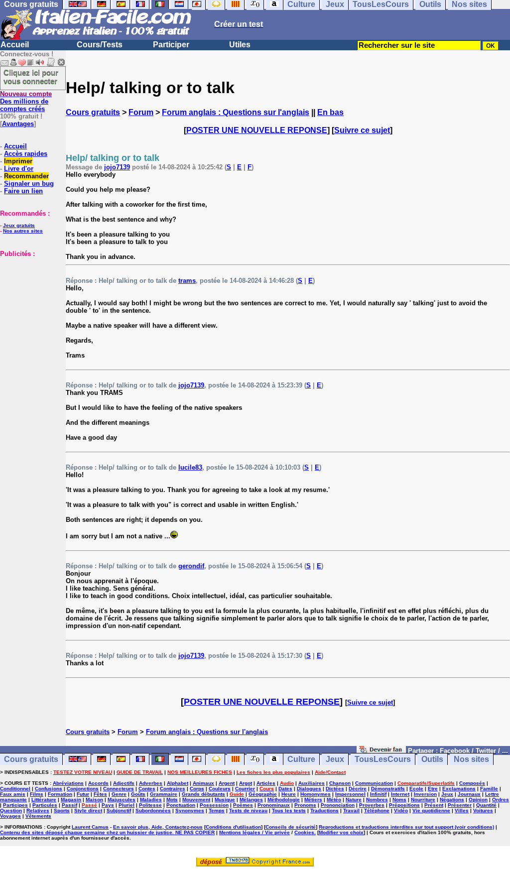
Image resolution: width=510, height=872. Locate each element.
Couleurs (220, 788)
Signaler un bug (29, 183)
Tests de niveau (248, 810)
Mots (172, 799)
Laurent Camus (90, 827)
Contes (146, 788)
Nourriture (423, 799)
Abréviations (68, 783)
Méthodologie (283, 799)
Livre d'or (18, 168)
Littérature (43, 799)
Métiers (313, 799)
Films (36, 794)
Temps (217, 810)
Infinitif (378, 794)
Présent (433, 805)
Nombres (377, 799)
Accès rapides (25, 153)
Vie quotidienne (431, 810)
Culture (301, 759)
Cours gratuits (93, 112)
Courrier (245, 788)
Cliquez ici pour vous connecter (30, 76)
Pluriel (126, 805)
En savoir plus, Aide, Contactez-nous (158, 827)
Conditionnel (15, 788)
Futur (83, 794)
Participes (15, 805)
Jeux (335, 759)
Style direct (88, 810)
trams (187, 280)
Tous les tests (289, 810)
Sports (62, 810)
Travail (351, 810)
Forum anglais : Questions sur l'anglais (235, 112)
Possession (214, 805)
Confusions (48, 788)
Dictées (335, 788)
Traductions (324, 810)
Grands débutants (203, 794)
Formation (60, 794)
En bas (330, 112)
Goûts (138, 794)
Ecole (416, 788)
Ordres (500, 799)
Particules (44, 805)
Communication (374, 783)
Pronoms (305, 805)
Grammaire (163, 794)
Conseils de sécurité (290, 827)
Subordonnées (153, 810)
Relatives (37, 810)
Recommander (26, 176)
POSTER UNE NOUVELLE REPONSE (256, 130)
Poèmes (243, 805)
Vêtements (38, 816)
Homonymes (315, 794)
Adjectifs (123, 783)
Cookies (304, 832)
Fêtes (100, 794)
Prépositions (404, 805)
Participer (171, 44)
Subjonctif (119, 810)
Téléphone (376, 810)
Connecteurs (118, 788)
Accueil (14, 44)
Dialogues (309, 788)
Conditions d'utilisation (233, 827)
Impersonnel (350, 794)
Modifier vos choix (341, 832)
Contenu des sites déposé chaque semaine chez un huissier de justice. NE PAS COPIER (107, 832)
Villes (462, 810)
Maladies (151, 799)
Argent (227, 783)
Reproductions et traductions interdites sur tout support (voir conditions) (406, 827)
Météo (334, 799)
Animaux (203, 783)
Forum (140, 112)
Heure (288, 794)
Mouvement (196, 799)
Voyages (10, 816)
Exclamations (459, 788)
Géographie (263, 794)
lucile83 (190, 467)
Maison (94, 799)
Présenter (460, 805)
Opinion (478, 799)
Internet (400, 794)
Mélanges (251, 799)
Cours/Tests (100, 44)
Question (11, 810)
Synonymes (189, 810)
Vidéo (401, 810)
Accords (98, 783)
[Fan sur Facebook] (381, 750)
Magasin (71, 799)
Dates (285, 788)
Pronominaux (273, 805)
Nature (354, 799)
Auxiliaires (311, 783)
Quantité (486, 805)
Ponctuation (180, 805)
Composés (472, 783)
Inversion (425, 794)
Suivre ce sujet (362, 130)
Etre (433, 788)
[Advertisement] (30, 307)
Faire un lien (23, 191)
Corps (197, 788)
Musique (225, 799)
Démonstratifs (388, 788)
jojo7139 (117, 167)
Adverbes (150, 783)
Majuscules (121, 799)
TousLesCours (383, 759)
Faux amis (12, 794)
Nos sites (471, 759)
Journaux (469, 794)
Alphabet (177, 783)
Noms (399, 799)
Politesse (150, 805)
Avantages (18, 123)
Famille (489, 788)
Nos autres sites (23, 231)
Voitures (483, 810)
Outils (432, 759)
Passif (69, 805)
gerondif (191, 566)
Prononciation (338, 805)
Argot (245, 783)
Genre (119, 794)
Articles (265, 783)
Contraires (172, 788)
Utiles (240, 44)
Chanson (340, 783)
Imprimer (18, 161)
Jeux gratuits (19, 225)
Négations (452, 799)
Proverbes (371, 805)
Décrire (358, 788)
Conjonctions (83, 788)
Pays (108, 805)
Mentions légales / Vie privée (254, 832)
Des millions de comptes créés (26, 101)
